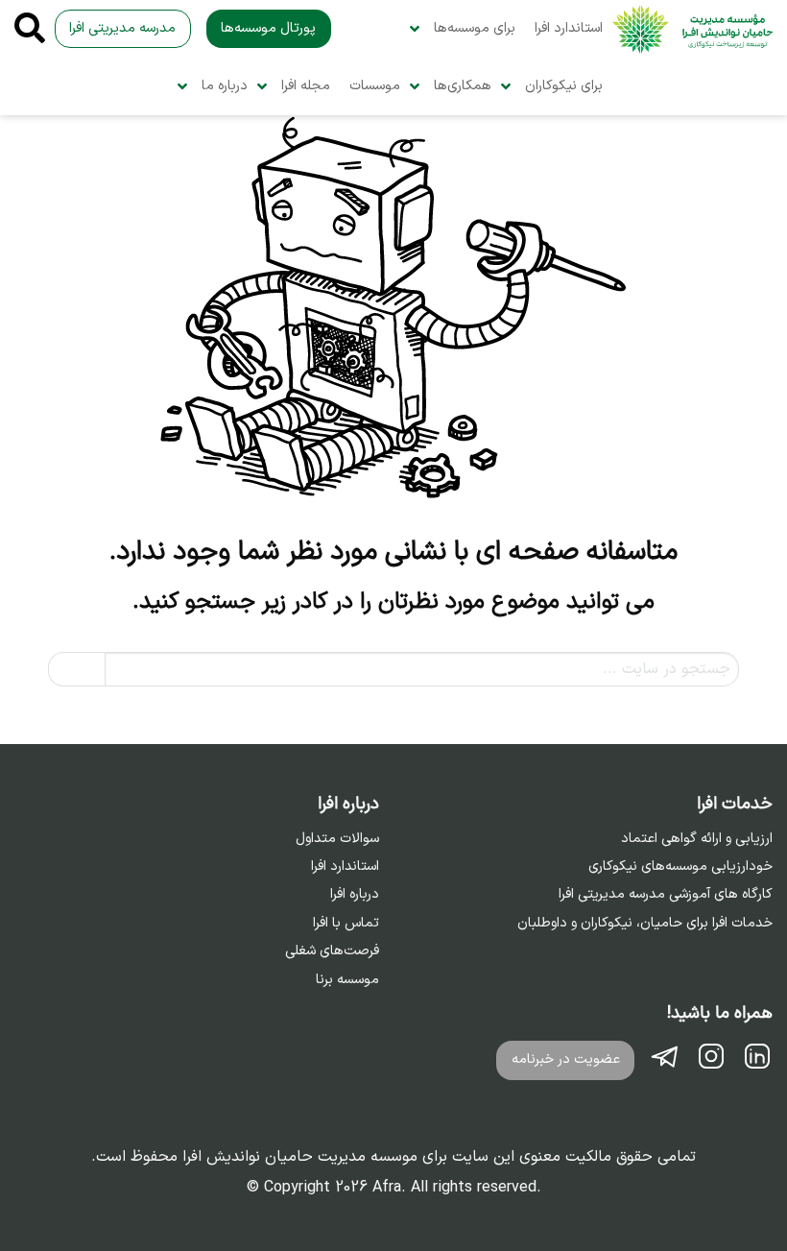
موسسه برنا (347, 980)
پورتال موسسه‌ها (268, 28)
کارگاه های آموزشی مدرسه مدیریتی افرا (666, 895)
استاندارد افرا (569, 28)
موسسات (374, 86)
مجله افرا (305, 86)
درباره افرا (354, 895)
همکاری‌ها (462, 86)
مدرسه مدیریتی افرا (122, 28)
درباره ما (225, 86)
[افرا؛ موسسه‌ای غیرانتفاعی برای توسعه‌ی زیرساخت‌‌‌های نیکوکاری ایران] (692, 29)
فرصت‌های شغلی (332, 951)
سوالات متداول (337, 839)
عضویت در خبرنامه (566, 1059)
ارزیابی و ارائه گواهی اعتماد (697, 839)
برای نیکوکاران (564, 86)
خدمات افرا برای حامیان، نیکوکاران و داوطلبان (645, 923)
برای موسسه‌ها (474, 28)
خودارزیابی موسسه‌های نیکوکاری (680, 867)
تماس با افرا (346, 923)
